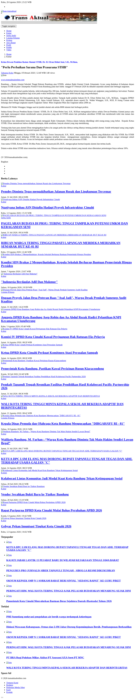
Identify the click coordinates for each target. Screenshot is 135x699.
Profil (8, 45)
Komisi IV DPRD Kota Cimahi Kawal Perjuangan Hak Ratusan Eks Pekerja (53, 336)
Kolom (9, 40)
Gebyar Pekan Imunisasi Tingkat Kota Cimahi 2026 (36, 526)
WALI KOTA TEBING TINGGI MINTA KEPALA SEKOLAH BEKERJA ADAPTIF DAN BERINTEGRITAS (66, 667)
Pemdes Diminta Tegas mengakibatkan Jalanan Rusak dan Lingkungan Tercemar (56, 191)
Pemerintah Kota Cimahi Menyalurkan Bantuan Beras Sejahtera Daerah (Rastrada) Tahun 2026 (59, 601)
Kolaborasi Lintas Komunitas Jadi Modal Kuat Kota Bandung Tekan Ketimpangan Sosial (61, 478)
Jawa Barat (11, 43)
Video (8, 50)
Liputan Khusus (13, 38)
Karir (8, 690)
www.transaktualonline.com (12, 80)
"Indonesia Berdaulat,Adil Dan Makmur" (29, 282)
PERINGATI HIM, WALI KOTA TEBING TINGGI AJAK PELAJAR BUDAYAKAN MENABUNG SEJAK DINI (68, 590)
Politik (9, 47)
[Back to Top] (2, 697)
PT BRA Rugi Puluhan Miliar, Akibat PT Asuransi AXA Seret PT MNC (45, 657)
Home (8, 31)
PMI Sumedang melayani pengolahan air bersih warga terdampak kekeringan (48, 616)
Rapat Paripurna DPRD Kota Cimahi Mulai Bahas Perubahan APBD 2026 (51, 510)
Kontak (9, 692)
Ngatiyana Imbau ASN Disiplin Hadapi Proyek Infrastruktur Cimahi (47, 207)
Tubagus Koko (7, 73)
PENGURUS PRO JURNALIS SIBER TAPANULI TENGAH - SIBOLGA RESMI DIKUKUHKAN (60, 570)
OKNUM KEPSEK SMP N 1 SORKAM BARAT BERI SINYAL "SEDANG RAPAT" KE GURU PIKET (63, 580)
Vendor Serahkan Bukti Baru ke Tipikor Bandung (35, 494)
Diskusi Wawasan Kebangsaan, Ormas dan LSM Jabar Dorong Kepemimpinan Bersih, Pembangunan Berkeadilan (69, 626)
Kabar (8, 33)
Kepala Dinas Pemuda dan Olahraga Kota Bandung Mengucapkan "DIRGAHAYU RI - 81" (63, 423)
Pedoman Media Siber (15, 687)
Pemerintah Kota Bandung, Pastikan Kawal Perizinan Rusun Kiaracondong (52, 368)
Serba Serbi (11, 35)
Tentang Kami (12, 683)
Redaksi (9, 685)
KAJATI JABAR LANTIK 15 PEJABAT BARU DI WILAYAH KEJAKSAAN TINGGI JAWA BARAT (62, 560)
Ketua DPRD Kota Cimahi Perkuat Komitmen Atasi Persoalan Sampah (49, 352)
